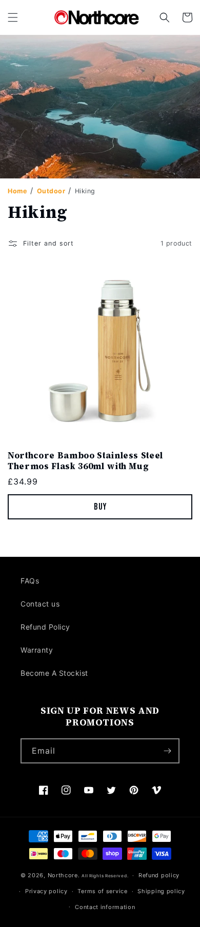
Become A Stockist (54, 673)
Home (17, 191)
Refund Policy (45, 626)
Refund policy (158, 875)
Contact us (40, 603)
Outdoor (52, 191)
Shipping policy (161, 891)
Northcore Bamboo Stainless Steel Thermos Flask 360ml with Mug (85, 461)
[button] (13, 17)
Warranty (37, 650)
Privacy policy (46, 891)
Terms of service (102, 891)
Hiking (85, 191)
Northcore (63, 875)
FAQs (30, 580)
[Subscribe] (167, 750)
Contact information (105, 907)
